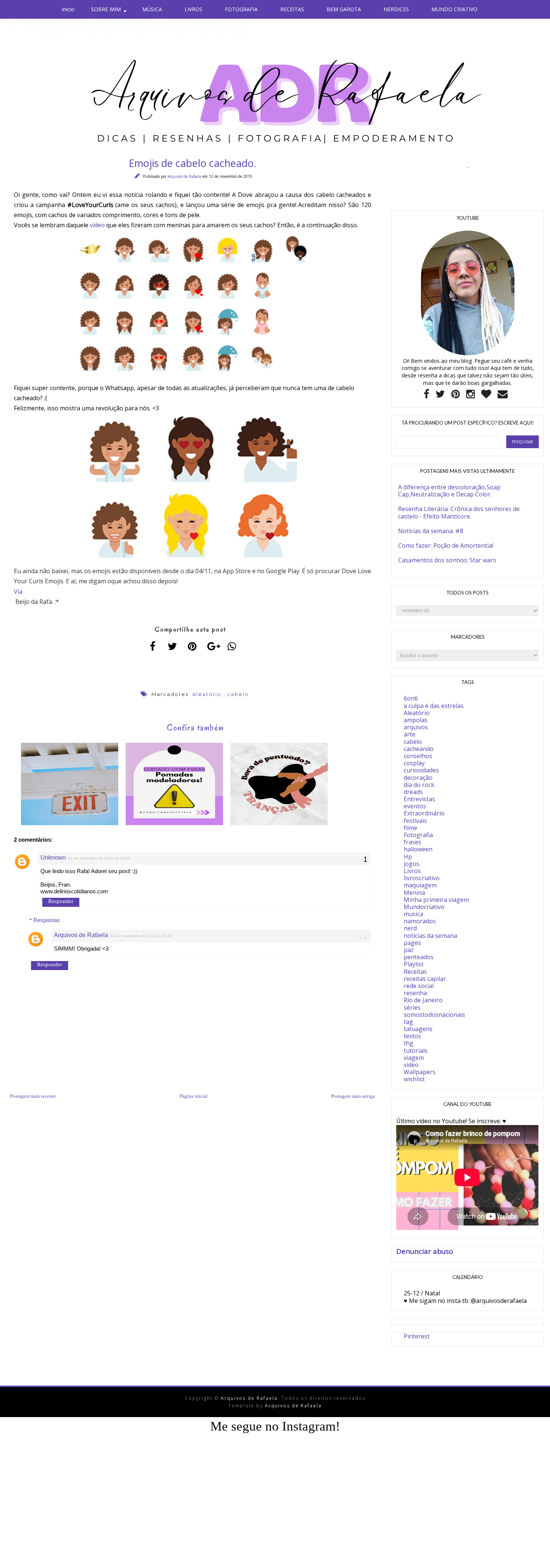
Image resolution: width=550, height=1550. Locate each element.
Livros (412, 871)
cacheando (419, 749)
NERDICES (396, 9)
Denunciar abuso (424, 1251)
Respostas (46, 920)
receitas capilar (425, 979)
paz (409, 950)
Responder (60, 901)
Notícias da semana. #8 (430, 531)
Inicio (68, 9)
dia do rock (419, 785)
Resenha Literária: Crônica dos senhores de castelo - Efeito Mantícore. (459, 512)
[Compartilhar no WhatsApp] (232, 646)
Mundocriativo (424, 907)
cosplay (414, 763)
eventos (415, 806)
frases (412, 842)
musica (413, 914)
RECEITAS (292, 9)
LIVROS (193, 9)
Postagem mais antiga (353, 1096)
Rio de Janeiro (423, 1000)
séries (412, 1007)
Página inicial (194, 1096)
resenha (415, 993)
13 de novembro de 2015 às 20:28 (141, 936)
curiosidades (421, 770)
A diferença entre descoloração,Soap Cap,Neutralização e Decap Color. (449, 490)
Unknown (53, 857)
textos (412, 1036)
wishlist (414, 1079)
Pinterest (417, 1336)
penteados (419, 957)
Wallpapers (420, 1072)
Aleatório (206, 694)
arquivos (416, 727)
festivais (415, 821)
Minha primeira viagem (436, 900)
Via (18, 591)
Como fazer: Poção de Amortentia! (445, 545)
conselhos (418, 756)
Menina (414, 892)
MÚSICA (152, 9)
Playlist (414, 964)
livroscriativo (422, 878)
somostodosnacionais (434, 1014)
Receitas (415, 971)
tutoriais (416, 1050)
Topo (531, 1538)
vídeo (97, 225)
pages (412, 943)
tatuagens (418, 1029)
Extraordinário (424, 813)
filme (410, 828)
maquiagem (420, 885)
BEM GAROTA (344, 9)
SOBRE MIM (106, 9)
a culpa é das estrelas (434, 706)
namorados (420, 921)
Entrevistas (419, 799)
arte (409, 734)
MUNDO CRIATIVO (454, 9)
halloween (418, 849)
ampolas (416, 720)
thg (408, 1043)
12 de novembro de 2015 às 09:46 (99, 858)
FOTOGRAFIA (241, 9)
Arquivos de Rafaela (185, 176)
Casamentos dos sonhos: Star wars (447, 560)
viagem (414, 1058)
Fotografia (418, 835)
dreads (413, 792)
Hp (408, 856)
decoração (418, 778)
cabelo (238, 694)
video (411, 1065)
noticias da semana (430, 935)
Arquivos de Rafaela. (132, 23)
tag (408, 1022)
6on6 (411, 698)
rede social (419, 986)
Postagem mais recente (33, 1096)
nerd (410, 928)
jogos (411, 864)
